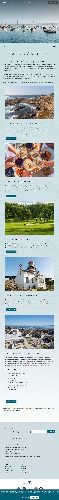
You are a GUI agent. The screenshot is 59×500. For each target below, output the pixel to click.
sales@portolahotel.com (43, 365)
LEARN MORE (10, 139)
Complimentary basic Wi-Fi (14, 384)
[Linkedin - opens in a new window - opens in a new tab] (13, 438)
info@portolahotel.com (14, 453)
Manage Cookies (25, 472)
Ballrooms (10, 377)
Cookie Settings (25, 497)
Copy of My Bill (9, 470)
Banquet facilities (12, 378)
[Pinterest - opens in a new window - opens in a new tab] (19, 438)
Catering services (12, 380)
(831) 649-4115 (11, 451)
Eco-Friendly (8, 468)
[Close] (57, 491)
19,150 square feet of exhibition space (17, 382)
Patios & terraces (12, 389)
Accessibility (18, 456)
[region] (29, 494)
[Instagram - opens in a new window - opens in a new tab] (11, 438)
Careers (7, 472)
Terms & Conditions (34, 456)
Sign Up (51, 431)
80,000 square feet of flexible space (17, 373)
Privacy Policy (9, 456)
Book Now (53, 2)
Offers (10, 2)
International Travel (27, 466)
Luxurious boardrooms (13, 387)
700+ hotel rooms (12, 375)
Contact (7, 464)
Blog (22, 464)
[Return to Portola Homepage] (29, 3)
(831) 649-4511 (29, 365)
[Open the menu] (5, 3)
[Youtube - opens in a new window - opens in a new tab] (16, 438)
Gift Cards (24, 468)
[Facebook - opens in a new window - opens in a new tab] (8, 438)
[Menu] (54, 46)
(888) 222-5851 (14, 449)
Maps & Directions (10, 466)
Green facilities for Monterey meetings (17, 385)
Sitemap (25, 456)
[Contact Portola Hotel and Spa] (45, 2)
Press (22, 470)
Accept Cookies (34, 497)
